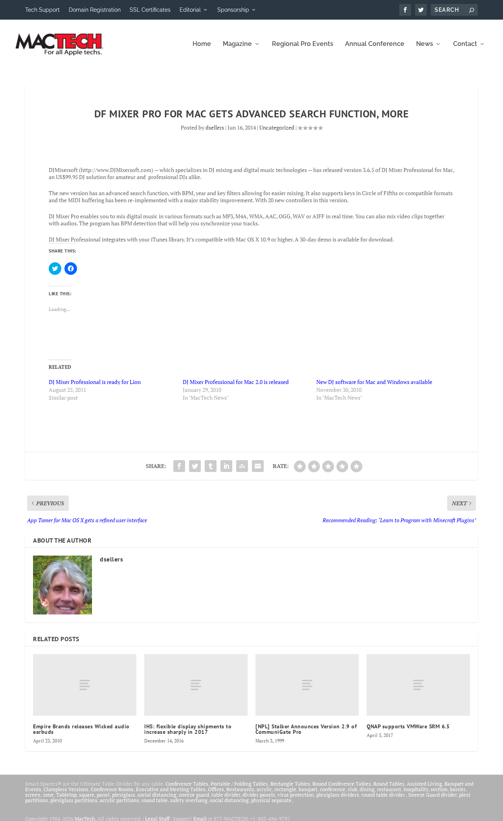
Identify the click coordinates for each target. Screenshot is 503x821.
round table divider (384, 794)
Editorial (190, 10)
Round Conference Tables (341, 783)
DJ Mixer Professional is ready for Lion (95, 382)
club (352, 789)
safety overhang (188, 800)
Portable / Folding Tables (239, 783)
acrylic (264, 789)
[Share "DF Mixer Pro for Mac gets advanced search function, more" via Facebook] (179, 466)
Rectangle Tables (290, 783)
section (439, 789)
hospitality (416, 789)
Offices (216, 789)
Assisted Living (424, 783)
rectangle (285, 789)
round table (154, 800)
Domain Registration (95, 10)
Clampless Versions (66, 789)
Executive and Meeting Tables (171, 789)
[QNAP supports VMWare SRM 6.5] (418, 685)
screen (32, 794)
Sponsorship (233, 10)
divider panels (258, 794)
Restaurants (240, 789)
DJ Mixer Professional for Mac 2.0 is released (236, 382)
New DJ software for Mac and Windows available (374, 382)
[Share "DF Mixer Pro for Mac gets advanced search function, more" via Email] (258, 466)
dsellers (215, 127)
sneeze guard (194, 794)
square (86, 794)
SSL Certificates (150, 10)
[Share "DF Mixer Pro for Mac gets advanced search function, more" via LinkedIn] (226, 466)
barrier (457, 789)
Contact (465, 44)
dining (367, 789)
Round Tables (388, 783)
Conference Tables (186, 783)
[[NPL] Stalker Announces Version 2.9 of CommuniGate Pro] (307, 685)
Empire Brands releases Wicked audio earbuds (81, 729)
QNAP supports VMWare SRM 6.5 (408, 726)
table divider (225, 794)
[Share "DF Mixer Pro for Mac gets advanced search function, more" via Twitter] (195, 466)
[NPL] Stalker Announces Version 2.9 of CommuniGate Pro (306, 729)
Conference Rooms (112, 789)
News (424, 44)
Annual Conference (374, 44)
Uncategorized (276, 127)
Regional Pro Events (302, 44)
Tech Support (42, 10)
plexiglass (123, 794)
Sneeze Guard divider (432, 794)
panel (103, 794)
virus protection (295, 794)
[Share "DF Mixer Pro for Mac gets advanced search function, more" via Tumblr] (210, 466)
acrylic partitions (119, 800)
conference (332, 789)
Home (202, 44)
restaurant (389, 789)
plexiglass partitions (73, 800)
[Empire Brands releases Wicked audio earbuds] (84, 685)
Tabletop (66, 794)
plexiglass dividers (337, 794)
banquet (308, 789)
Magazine (237, 44)
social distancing (157, 794)
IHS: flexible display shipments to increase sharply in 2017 (187, 729)
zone (48, 794)
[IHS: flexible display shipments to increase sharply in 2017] (196, 685)
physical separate (271, 800)
